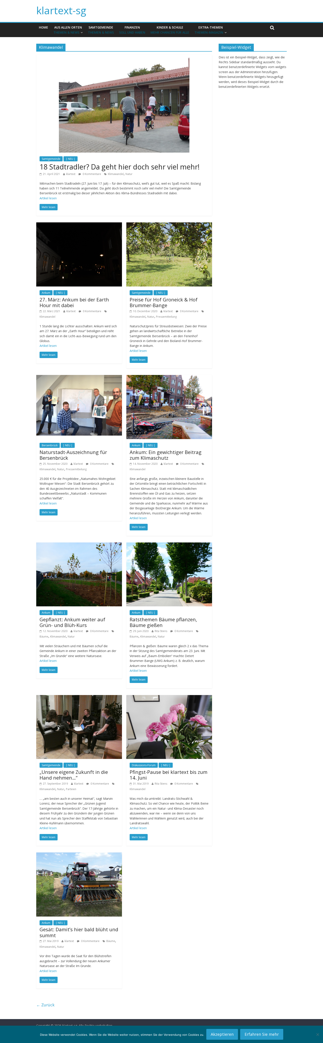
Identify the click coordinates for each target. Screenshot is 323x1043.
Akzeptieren (222, 1034)
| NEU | (70, 159)
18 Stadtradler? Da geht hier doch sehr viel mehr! (120, 166)
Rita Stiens (161, 631)
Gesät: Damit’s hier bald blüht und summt (79, 932)
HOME (43, 27)
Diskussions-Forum (144, 765)
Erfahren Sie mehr (262, 1034)
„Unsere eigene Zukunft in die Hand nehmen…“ (74, 775)
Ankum (46, 293)
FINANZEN (132, 29)
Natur (128, 174)
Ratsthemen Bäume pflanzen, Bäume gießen (163, 622)
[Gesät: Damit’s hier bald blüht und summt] (79, 855)
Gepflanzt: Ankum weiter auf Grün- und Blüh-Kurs (72, 622)
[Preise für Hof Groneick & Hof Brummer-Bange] (169, 225)
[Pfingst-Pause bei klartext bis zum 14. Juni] (169, 697)
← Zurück (45, 1004)
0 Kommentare (91, 174)
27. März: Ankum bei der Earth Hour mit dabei (74, 302)
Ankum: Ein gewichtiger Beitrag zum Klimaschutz (165, 455)
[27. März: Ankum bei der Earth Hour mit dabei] (79, 225)
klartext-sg (61, 10)
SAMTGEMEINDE (101, 29)
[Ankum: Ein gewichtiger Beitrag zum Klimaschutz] (169, 377)
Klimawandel (116, 174)
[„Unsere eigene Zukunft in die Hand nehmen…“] (79, 697)
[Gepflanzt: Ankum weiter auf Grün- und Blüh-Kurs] (79, 545)
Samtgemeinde (51, 159)
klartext (70, 174)
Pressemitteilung (166, 317)
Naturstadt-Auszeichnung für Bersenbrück (73, 455)
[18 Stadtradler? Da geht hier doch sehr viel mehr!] (124, 57)
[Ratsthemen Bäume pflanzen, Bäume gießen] (169, 545)
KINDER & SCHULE (170, 29)
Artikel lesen (48, 198)
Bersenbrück (50, 445)
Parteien (71, 789)
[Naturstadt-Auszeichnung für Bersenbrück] (79, 377)
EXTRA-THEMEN (208, 29)
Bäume (44, 636)
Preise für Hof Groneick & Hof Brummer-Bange (164, 302)
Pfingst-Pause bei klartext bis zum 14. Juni (168, 775)
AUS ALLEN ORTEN (67, 29)
